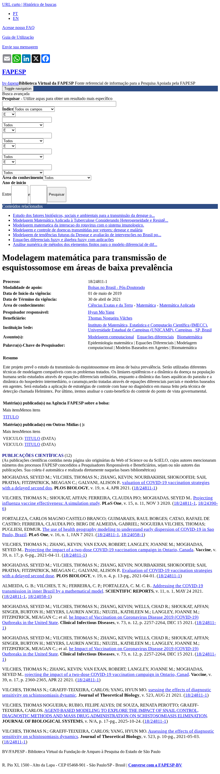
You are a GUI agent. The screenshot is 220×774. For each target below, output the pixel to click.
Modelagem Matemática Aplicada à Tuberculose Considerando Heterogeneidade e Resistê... (90, 220)
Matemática (146, 305)
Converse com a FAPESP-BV (155, 765)
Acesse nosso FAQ (18, 27)
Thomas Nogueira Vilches (110, 318)
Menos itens (30, 410)
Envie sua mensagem (20, 47)
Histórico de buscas (39, 4)
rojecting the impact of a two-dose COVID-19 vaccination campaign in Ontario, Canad (107, 674)
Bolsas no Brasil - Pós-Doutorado (116, 287)
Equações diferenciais (155, 337)
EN (16, 18)
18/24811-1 (145, 487)
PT (15, 13)
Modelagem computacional (111, 337)
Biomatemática (189, 337)
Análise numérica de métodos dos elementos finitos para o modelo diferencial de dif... (85, 244)
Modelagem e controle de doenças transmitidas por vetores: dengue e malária (77, 230)
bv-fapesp (10, 83)
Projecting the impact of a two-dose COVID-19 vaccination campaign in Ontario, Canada (109, 549)
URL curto (11, 4)
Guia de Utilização (18, 37)
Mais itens (11, 410)
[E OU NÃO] (9, 114)
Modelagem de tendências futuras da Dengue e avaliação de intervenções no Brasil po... (87, 234)
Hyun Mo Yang (101, 312)
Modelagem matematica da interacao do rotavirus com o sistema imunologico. (78, 225)
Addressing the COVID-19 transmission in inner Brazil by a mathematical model (102, 588)
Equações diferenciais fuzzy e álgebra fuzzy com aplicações (63, 239)
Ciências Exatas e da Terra (110, 305)
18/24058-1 (132, 534)
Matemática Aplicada (177, 305)
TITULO (11, 417)
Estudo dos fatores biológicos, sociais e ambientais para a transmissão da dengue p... (84, 215)
